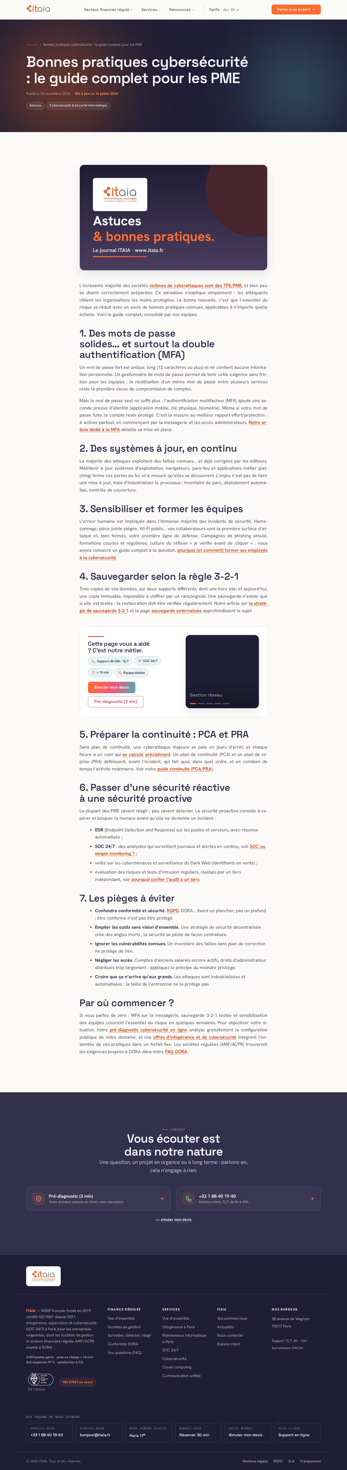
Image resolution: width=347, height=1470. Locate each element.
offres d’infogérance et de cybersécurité (195, 1037)
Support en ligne (293, 1434)
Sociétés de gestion (124, 1327)
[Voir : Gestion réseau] (201, 703)
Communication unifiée (181, 1375)
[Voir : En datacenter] (209, 703)
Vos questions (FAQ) (124, 1352)
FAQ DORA (176, 1051)
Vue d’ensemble (121, 1318)
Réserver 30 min (194, 1434)
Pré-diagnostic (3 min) (115, 701)
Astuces (35, 105)
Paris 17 (137, 1435)
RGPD (173, 910)
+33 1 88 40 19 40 (46, 1434)
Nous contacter (230, 1335)
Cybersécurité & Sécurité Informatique (78, 105)
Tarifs (224, 9)
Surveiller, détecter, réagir (130, 1335)
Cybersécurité (174, 1358)
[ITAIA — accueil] (38, 10)
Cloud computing (177, 1367)
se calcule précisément (146, 754)
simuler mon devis (176, 1219)
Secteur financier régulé (106, 9)
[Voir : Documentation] (217, 703)
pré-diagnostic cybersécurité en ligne (148, 1030)
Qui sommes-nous (232, 1318)
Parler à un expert (293, 9)
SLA (291, 1461)
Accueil (31, 44)
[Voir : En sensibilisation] (226, 703)
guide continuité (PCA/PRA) (185, 769)
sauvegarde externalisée (176, 610)
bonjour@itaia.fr (95, 1434)
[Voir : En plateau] (193, 703)
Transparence (310, 1461)
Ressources (180, 9)
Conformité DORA (123, 1344)
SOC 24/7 (170, 1350)
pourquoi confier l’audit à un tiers (165, 879)
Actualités (225, 1327)
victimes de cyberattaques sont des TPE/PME (195, 285)
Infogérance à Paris (178, 1327)
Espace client (228, 1344)
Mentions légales (255, 1461)
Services (149, 9)
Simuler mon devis (111, 687)
